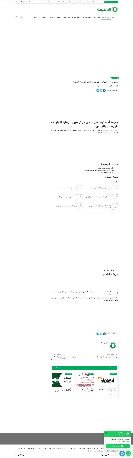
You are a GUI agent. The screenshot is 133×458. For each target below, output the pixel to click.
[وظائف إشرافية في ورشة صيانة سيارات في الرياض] (84, 380)
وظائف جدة (52, 17)
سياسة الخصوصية (99, 451)
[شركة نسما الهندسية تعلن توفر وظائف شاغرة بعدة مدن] (106, 380)
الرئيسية (101, 1)
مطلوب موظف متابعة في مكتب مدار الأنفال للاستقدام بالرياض (102, 197)
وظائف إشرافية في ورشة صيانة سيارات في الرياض (69, 188)
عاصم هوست (17, 455)
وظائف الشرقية (78, 1)
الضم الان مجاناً (116, 446)
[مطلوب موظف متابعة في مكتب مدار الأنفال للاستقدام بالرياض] (62, 380)
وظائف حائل (43, 17)
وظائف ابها (86, 1)
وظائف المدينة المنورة (59, 1)
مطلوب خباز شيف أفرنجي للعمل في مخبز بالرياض (69, 206)
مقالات (107, 451)
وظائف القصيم (69, 1)
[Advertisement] (66, 34)
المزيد (50, 1)
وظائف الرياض (93, 1)
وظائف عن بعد (22, 448)
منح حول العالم (115, 451)
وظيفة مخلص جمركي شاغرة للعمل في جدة (104, 357)
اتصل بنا (90, 451)
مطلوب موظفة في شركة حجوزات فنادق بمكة (70, 197)
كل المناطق (31, 448)
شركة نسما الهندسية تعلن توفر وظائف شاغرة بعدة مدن (104, 188)
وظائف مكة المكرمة (41, 448)
